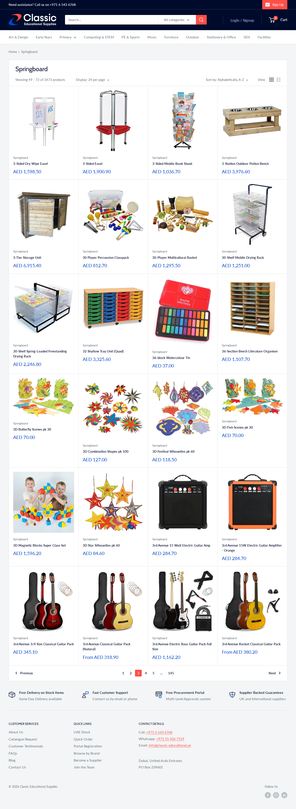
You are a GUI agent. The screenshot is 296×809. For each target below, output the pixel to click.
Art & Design (18, 37)
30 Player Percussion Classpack (106, 257)
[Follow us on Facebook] (268, 795)
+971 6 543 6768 (159, 732)
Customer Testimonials (26, 746)
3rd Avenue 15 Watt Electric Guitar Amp (181, 545)
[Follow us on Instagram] (276, 795)
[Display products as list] (279, 80)
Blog (12, 760)
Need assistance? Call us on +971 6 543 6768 (42, 5)
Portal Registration (88, 746)
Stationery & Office (221, 37)
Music (152, 37)
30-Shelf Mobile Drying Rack (243, 257)
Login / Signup (242, 20)
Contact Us (17, 767)
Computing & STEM (99, 37)
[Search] (201, 20)
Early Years (44, 37)
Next (272, 673)
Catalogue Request (23, 739)
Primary (66, 37)
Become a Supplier (88, 760)
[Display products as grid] (271, 80)
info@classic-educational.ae (170, 745)
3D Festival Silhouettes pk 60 (173, 451)
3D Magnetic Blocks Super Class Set (39, 545)
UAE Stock (82, 732)
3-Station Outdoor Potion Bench (245, 163)
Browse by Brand (87, 753)
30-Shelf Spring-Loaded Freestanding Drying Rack (40, 353)
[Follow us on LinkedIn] (284, 795)
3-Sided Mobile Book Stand (172, 163)
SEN (247, 37)
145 (171, 673)
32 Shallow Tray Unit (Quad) (103, 351)
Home (13, 52)
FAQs (13, 753)
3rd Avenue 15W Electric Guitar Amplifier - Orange (252, 547)
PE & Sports (131, 37)
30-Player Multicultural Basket (174, 257)
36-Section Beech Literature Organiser (250, 351)
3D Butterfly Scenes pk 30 (32, 429)
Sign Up (277, 5)
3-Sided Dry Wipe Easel (30, 163)
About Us (16, 732)
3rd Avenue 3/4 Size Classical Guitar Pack (43, 644)
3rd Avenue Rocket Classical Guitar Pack (251, 644)
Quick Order (83, 739)
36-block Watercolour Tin (171, 358)
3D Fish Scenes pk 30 (237, 427)
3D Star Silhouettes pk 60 (101, 545)
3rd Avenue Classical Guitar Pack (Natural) (106, 646)
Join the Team (84, 767)
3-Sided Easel (92, 163)
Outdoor (192, 37)
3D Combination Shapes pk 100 (105, 451)
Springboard (29, 52)
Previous (26, 673)
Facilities (264, 37)
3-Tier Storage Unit (27, 257)
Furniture (171, 37)
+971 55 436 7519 (170, 739)
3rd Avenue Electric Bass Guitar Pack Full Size (182, 646)
